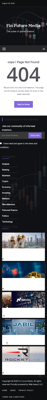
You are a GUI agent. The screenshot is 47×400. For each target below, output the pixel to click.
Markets (6, 198)
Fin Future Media (23, 25)
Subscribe (35, 135)
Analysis (5, 164)
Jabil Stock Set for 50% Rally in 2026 (23, 339)
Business (6, 175)
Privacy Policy (26, 390)
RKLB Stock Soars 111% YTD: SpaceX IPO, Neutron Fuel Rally (22, 367)
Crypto (5, 181)
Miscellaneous (8, 204)
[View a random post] (43, 49)
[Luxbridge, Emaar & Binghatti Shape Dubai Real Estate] (23, 240)
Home (4, 390)
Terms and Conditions (13, 397)
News (13, 390)
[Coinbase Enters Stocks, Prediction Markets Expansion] (23, 270)
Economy (6, 187)
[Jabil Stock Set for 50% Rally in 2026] (23, 327)
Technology (7, 221)
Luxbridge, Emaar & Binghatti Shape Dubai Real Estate (23, 254)
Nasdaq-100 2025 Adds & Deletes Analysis (23, 312)
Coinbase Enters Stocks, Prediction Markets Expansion (19, 283)
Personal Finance (9, 210)
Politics (5, 216)
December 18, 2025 (13, 259)
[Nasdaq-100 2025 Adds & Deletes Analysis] (23, 300)
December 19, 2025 (17, 343)
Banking (5, 169)
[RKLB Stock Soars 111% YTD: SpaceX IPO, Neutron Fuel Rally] (23, 354)
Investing (6, 193)
